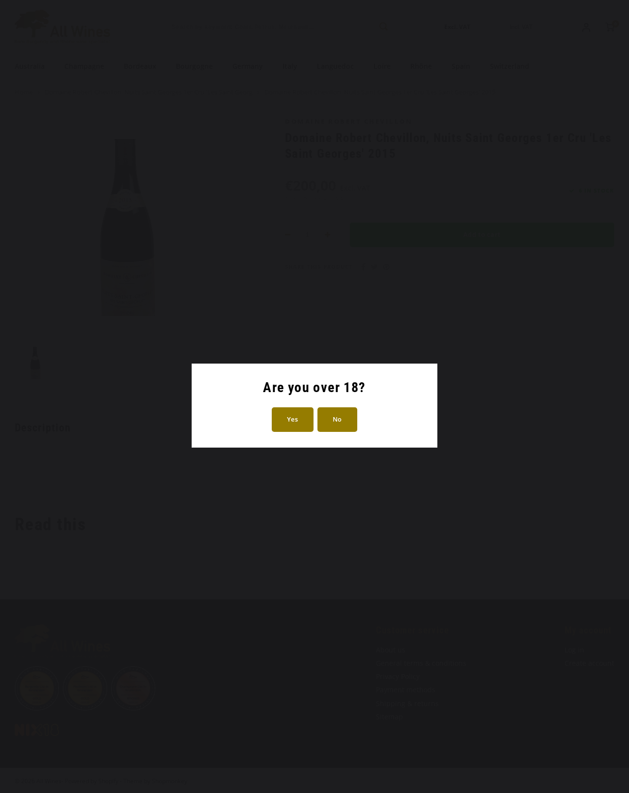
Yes (292, 419)
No (337, 419)
